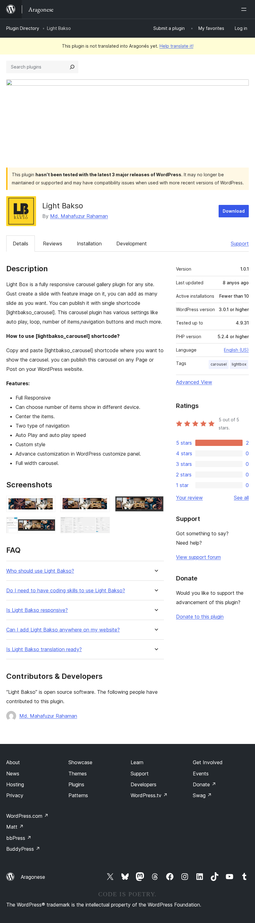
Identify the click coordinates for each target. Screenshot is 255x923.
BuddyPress (23, 849)
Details (20, 243)
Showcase (80, 762)
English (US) (236, 350)
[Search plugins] (72, 67)
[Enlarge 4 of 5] (47, 525)
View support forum (198, 557)
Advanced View (194, 382)
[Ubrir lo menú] (245, 9)
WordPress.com (27, 816)
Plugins (76, 784)
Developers (143, 784)
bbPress (18, 838)
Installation (89, 243)
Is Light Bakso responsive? (37, 610)
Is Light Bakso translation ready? (44, 649)
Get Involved (208, 762)
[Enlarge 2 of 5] (101, 504)
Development (131, 243)
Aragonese (33, 877)
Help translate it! (176, 46)
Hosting (15, 784)
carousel (219, 364)
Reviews (52, 243)
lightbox (239, 364)
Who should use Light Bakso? (40, 571)
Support (240, 243)
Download (234, 211)
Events (201, 773)
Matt (15, 827)
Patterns (78, 795)
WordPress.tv (149, 795)
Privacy (14, 795)
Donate (204, 784)
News (12, 773)
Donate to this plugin (200, 616)
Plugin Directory (22, 28)
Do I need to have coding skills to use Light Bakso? (65, 591)
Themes (77, 773)
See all (241, 498)
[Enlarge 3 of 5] (155, 504)
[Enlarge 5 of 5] (101, 525)
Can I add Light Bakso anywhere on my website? (63, 630)
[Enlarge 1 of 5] (47, 504)
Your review (189, 498)
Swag (202, 795)
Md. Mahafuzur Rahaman (79, 216)
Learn (137, 762)
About (13, 762)
